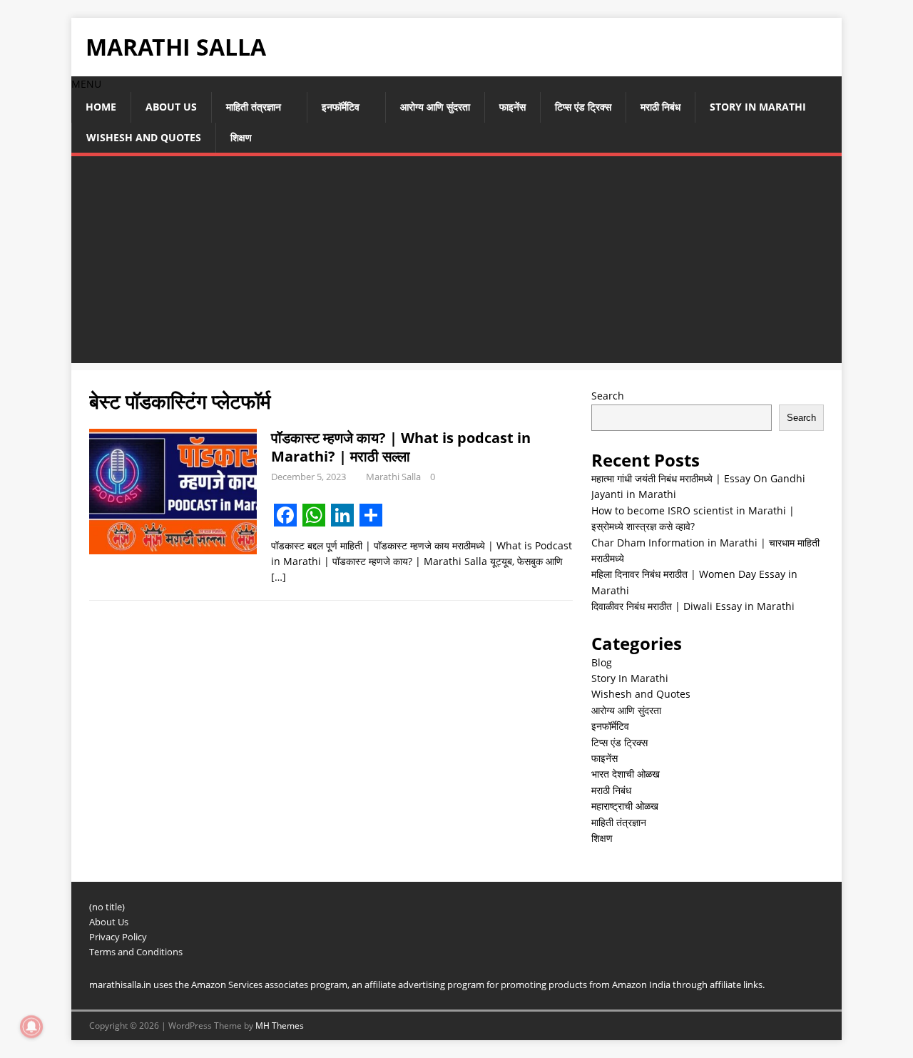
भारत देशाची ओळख (625, 773)
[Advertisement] (456, 263)
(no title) (107, 906)
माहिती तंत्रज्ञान (253, 106)
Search (607, 395)
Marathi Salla (393, 476)
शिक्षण (241, 137)
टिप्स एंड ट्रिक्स (583, 106)
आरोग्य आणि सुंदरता (435, 106)
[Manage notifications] (31, 1026)
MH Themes (279, 1025)
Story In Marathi (758, 106)
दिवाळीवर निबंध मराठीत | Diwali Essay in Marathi (693, 606)
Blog (601, 662)
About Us (171, 106)
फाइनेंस (512, 106)
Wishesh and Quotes (143, 137)
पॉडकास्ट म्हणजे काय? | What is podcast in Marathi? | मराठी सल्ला (401, 447)
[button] (86, 84)
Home (101, 106)
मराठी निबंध (660, 106)
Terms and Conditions (136, 951)
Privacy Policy (118, 936)
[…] (278, 577)
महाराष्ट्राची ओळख (624, 806)
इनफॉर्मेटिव (340, 106)
